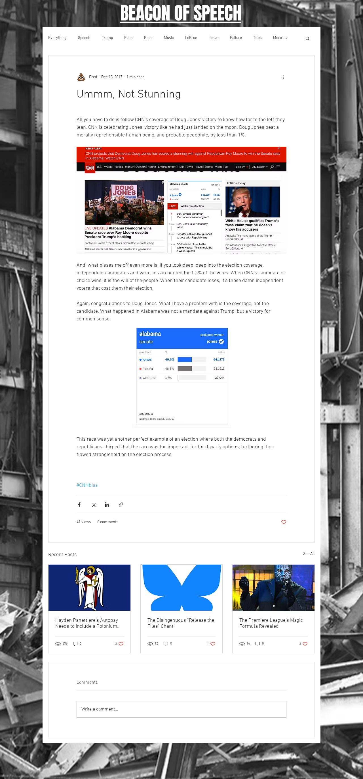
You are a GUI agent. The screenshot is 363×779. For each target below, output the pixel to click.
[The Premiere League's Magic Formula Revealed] (274, 588)
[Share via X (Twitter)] (93, 504)
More (277, 38)
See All (309, 554)
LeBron (191, 38)
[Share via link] (121, 504)
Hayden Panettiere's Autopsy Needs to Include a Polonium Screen (86, 623)
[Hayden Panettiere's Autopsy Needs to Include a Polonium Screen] (89, 588)
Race (148, 38)
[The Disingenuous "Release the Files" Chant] (182, 588)
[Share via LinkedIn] (107, 504)
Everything (57, 38)
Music (169, 38)
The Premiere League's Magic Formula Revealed (271, 623)
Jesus (214, 38)
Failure (236, 38)
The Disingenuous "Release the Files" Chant (180, 623)
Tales (257, 38)
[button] (307, 38)
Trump (107, 38)
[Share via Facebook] (79, 504)
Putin (128, 38)
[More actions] (283, 77)
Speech (84, 38)
